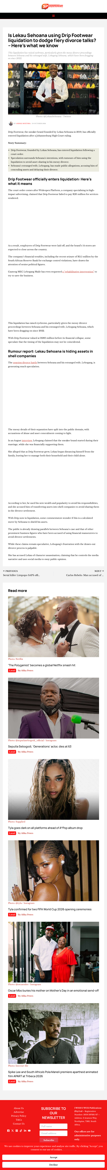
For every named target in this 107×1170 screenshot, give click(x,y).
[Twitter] (12, 1130)
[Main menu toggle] (54, 16)
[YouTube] (29, 1130)
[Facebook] (8, 1130)
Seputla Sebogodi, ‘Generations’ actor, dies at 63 (39, 746)
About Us (19, 1108)
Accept (53, 1157)
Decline (53, 1164)
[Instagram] (16, 1130)
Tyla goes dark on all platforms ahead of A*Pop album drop (45, 828)
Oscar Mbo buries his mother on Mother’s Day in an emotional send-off (53, 990)
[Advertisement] (53, 223)
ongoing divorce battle (25, 362)
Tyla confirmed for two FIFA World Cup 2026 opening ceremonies (50, 909)
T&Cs (19, 1119)
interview (27, 440)
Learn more (69, 1149)
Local (12, 670)
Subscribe (48, 1140)
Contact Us (19, 1123)
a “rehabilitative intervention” (78, 271)
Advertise (19, 1112)
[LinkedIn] (25, 1130)
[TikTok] (21, 1130)
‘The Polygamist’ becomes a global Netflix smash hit (41, 665)
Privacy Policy (18, 1116)
